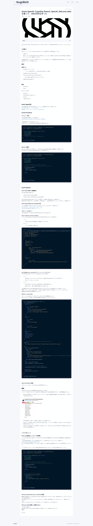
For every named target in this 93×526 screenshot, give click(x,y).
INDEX (46, 40)
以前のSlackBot (25, 44)
